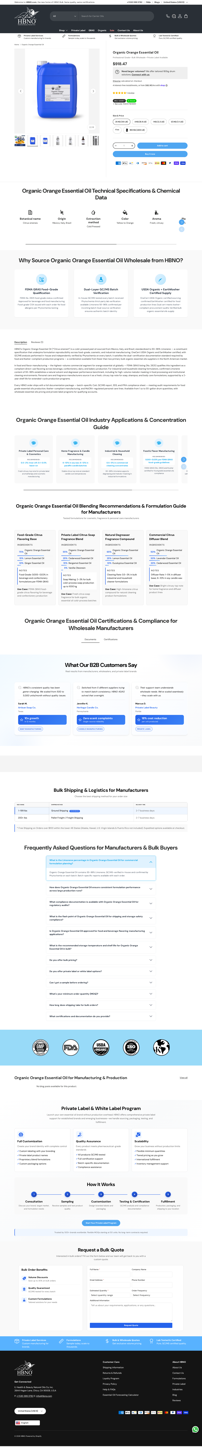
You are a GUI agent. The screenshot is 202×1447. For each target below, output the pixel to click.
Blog (174, 1394)
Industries (177, 1389)
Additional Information (99, 1300)
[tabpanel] (101, 370)
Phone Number (138, 1280)
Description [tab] (20, 342)
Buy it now (150, 154)
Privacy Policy (110, 1384)
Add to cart (162, 145)
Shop (62, 30)
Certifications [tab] (110, 639)
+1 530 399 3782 (134, 2)
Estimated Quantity (99, 1290)
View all (184, 1077)
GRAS (92, 30)
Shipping (117, 81)
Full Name (95, 1269)
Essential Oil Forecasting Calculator (121, 1394)
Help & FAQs (109, 1389)
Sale (112, 30)
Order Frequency (139, 1290)
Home (16, 44)
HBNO (23, 1436)
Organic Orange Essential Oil (33, 44)
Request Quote (131, 1325)
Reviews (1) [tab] (37, 342)
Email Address (97, 1280)
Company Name (139, 1269)
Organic (102, 30)
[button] (186, 16)
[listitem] (101, 868)
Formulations (179, 1378)
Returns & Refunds (112, 1373)
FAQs (148, 2)
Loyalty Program (111, 1378)
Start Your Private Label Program (101, 1223)
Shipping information (113, 1367)
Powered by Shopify (33, 1436)
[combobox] (102, 16)
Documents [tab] (90, 639)
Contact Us (124, 30)
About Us (138, 30)
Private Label (78, 30)
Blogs (157, 2)
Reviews (176, 1400)
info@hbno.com (44, 1396)
